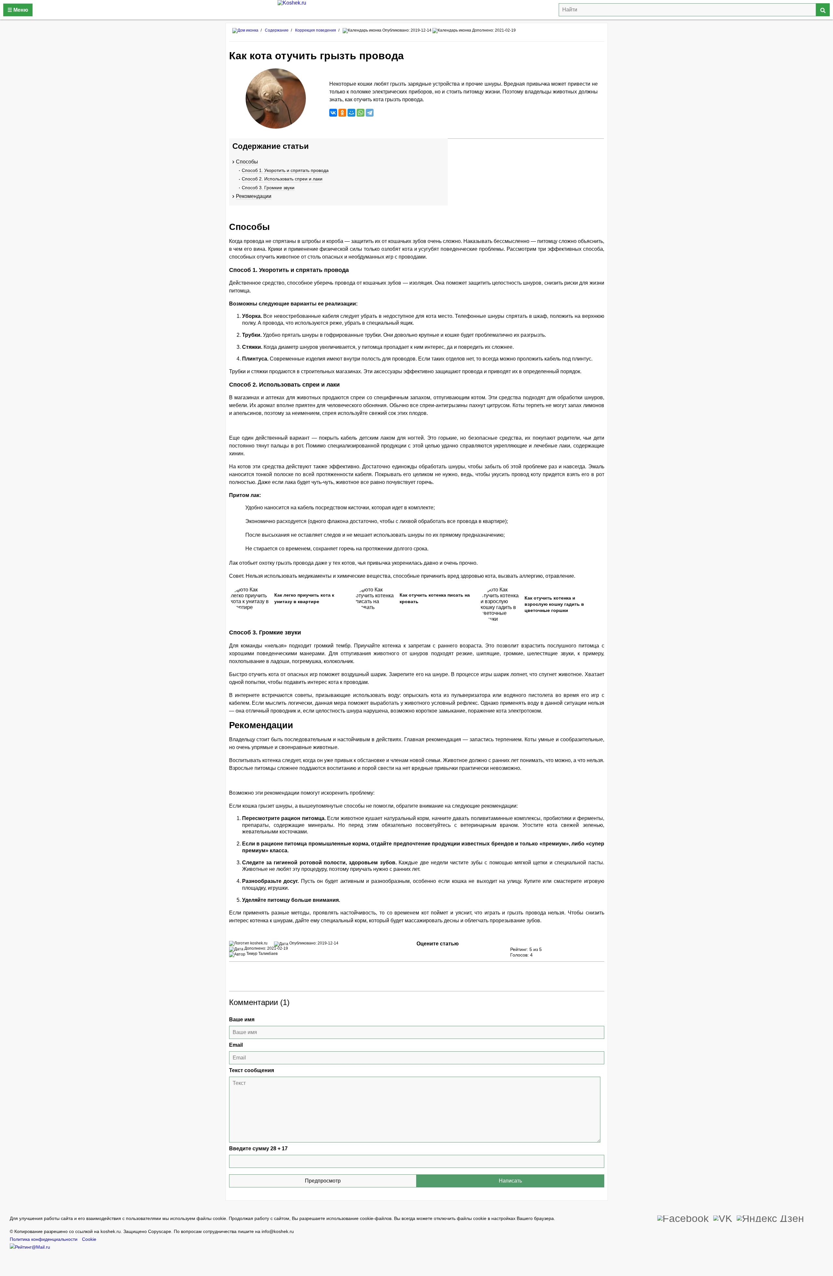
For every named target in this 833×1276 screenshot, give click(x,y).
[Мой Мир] (351, 113)
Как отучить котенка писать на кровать (435, 598)
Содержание (277, 30)
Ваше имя (241, 1019)
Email (236, 1045)
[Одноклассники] (342, 113)
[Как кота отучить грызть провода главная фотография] (276, 98)
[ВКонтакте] (333, 113)
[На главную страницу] (416, 10)
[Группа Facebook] (683, 1218)
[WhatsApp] (360, 113)
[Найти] (823, 9)
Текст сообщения (251, 1070)
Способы (247, 161)
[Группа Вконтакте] (722, 1218)
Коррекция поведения (315, 30)
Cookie (89, 1239)
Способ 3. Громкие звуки (268, 187)
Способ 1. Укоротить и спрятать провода (285, 170)
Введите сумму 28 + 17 (258, 1148)
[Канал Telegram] (770, 1218)
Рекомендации (253, 196)
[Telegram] (370, 113)
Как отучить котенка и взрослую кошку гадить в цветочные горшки (554, 604)
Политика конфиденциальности (43, 1239)
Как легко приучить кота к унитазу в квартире (304, 598)
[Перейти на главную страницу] (245, 30)
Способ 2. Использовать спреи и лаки (282, 178)
